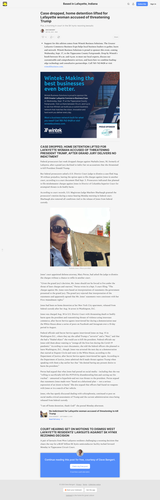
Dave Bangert (50, 30)
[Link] (37, 151)
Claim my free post (80, 466)
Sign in (153, 4)
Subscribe (142, 4)
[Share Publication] (133, 4)
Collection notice (94, 484)
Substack (69, 495)
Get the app (90, 490)
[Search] (128, 4)
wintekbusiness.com (53, 66)
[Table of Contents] (2, 250)
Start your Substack (74, 490)
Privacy (78, 484)
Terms (85, 484)
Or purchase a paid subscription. (80, 472)
